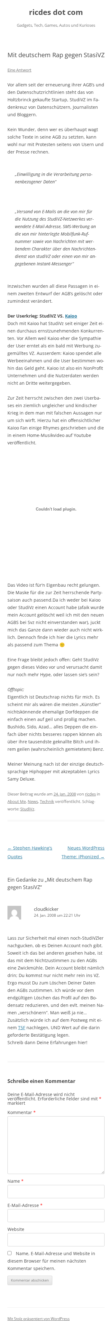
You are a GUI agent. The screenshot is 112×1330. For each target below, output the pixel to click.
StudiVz (27, 809)
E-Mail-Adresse (25, 1205)
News (33, 801)
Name (15, 1181)
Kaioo (71, 316)
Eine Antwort (19, 70)
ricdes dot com (56, 12)
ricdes (90, 794)
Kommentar (21, 1112)
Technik (47, 801)
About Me (16, 801)
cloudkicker (46, 909)
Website (15, 1229)
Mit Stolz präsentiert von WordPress (38, 1318)
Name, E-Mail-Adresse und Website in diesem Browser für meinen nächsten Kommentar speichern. (51, 1260)
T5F (21, 1027)
